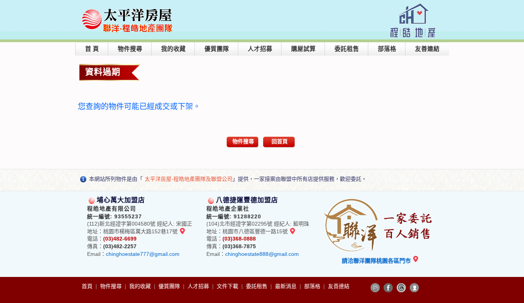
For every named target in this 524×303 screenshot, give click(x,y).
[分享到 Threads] (401, 287)
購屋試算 (303, 49)
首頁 (88, 286)
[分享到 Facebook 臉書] (388, 287)
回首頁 (280, 141)
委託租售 (347, 49)
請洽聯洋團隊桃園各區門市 (377, 260)
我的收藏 (173, 49)
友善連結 (427, 49)
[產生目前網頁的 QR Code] (375, 287)
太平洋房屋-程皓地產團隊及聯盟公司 (188, 179)
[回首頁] (128, 9)
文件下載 (228, 286)
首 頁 (92, 49)
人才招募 (260, 49)
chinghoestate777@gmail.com (143, 254)
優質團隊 (216, 49)
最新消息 (286, 286)
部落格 (387, 49)
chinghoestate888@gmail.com (262, 254)
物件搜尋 (130, 49)
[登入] (414, 287)
